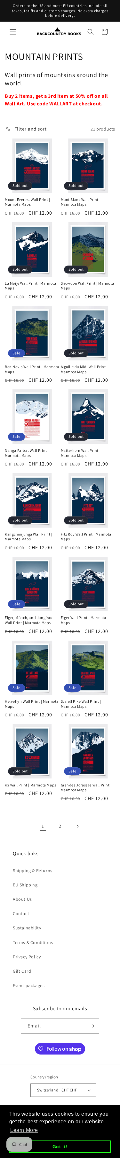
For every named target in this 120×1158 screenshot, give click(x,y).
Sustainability (27, 928)
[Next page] (77, 826)
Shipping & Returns (32, 870)
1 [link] (43, 826)
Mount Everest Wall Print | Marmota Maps (27, 202)
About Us (22, 899)
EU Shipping (25, 885)
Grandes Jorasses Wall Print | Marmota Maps (86, 787)
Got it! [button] (60, 1146)
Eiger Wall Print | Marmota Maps (84, 620)
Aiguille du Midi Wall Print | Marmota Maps (84, 369)
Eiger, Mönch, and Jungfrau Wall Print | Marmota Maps (28, 620)
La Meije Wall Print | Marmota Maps (30, 286)
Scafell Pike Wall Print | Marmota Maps (81, 704)
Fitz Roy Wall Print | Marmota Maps (86, 537)
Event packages (28, 985)
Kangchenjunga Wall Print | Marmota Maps (28, 537)
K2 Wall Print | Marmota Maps (30, 785)
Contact (21, 913)
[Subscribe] (92, 1026)
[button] (13, 32)
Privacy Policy (27, 957)
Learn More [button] (24, 1130)
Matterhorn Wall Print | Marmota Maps (81, 453)
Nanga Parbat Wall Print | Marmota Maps (27, 453)
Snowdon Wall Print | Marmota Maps (87, 286)
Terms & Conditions (33, 942)
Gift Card (22, 971)
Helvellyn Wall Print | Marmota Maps (32, 704)
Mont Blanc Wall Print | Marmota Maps (81, 202)
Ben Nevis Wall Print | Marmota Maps (32, 369)
